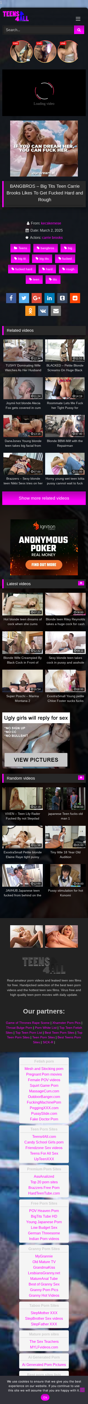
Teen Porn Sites (43, 1037)
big (70, 248)
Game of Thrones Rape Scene (28, 1022)
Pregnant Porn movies (44, 1074)
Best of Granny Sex (44, 1284)
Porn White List (46, 1027)
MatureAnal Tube (44, 1279)
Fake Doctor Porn (44, 1119)
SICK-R (48, 1042)
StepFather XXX (44, 1324)
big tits (44, 258)
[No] (82, 1390)
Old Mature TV (44, 1262)
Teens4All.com (44, 1137)
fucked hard (23, 269)
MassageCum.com (44, 1091)
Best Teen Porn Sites (59, 1032)
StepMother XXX (44, 1313)
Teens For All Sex (44, 1153)
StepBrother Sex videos (44, 1318)
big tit (22, 258)
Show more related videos (44, 498)
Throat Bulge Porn (19, 1027)
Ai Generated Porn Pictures (44, 1365)
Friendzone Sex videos (44, 1148)
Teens (23, 248)
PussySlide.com (44, 1113)
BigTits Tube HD (44, 1216)
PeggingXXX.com (44, 1108)
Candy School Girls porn (44, 1142)
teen (36, 279)
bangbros (47, 248)
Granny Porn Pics (44, 1290)
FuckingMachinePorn (44, 1102)
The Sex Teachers (44, 1342)
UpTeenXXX (44, 1159)
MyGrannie (44, 1256)
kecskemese (51, 223)
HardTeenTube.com (44, 1193)
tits (55, 279)
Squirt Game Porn (44, 1085)
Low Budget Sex (44, 1227)
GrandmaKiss (44, 1267)
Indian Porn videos (44, 1239)
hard (49, 269)
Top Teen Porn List (28, 1032)
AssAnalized (44, 1176)
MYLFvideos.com (44, 1347)
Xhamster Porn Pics (66, 1022)
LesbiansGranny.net (44, 1273)
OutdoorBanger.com (44, 1097)
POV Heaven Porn (44, 1211)
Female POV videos (44, 1080)
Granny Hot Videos (44, 1295)
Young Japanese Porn (44, 1222)
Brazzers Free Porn (44, 1188)
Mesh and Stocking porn (44, 1069)
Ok (45, 1397)
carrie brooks (52, 237)
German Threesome (44, 1233)
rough (70, 269)
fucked (67, 258)
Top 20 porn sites (44, 1182)
